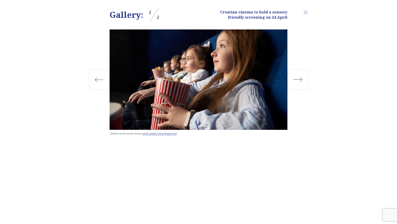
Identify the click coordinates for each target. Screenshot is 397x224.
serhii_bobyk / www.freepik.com (159, 133)
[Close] (305, 12)
